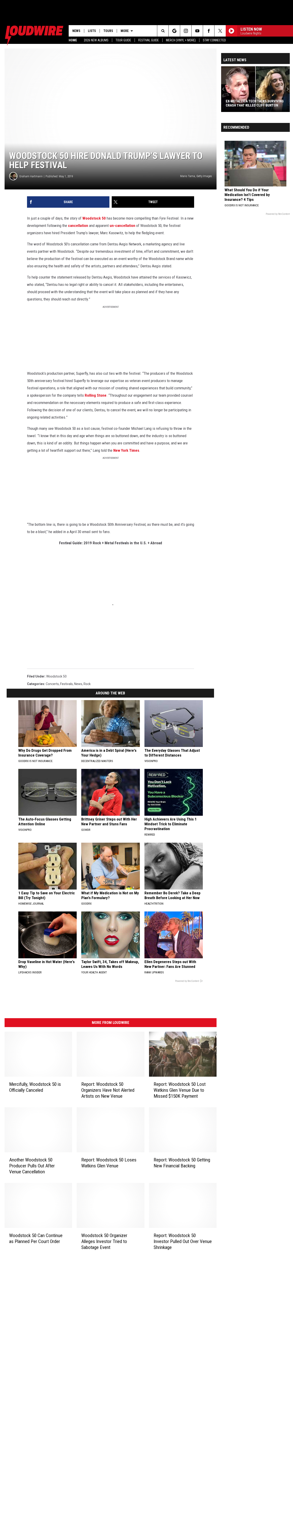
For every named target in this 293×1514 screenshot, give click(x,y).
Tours (108, 31)
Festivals (66, 684)
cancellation (78, 225)
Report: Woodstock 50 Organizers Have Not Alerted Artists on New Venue (107, 1090)
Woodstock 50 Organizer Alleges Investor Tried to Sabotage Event (104, 1241)
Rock (87, 684)
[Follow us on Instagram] (185, 31)
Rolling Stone (95, 395)
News (76, 31)
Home (73, 40)
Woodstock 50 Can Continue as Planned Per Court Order (35, 1238)
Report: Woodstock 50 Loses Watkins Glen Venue (108, 1163)
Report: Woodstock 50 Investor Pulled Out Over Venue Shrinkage (183, 1241)
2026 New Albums (96, 40)
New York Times (126, 450)
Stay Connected (214, 40)
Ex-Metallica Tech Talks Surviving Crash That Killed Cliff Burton (255, 103)
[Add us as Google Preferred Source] (174, 31)
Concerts (52, 684)
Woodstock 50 (94, 218)
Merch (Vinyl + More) (181, 40)
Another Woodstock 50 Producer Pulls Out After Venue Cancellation (32, 1165)
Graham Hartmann (31, 176)
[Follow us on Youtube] (197, 31)
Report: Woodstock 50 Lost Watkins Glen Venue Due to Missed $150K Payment (180, 1090)
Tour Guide (123, 40)
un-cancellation (122, 225)
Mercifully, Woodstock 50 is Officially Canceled (35, 1087)
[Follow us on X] (220, 31)
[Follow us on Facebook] (208, 31)
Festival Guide (148, 40)
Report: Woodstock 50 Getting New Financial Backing (182, 1163)
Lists (92, 31)
